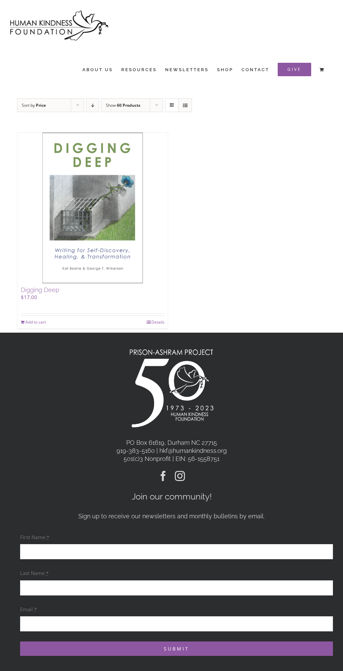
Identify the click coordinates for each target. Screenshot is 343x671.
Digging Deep (40, 289)
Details (157, 322)
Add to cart (35, 322)
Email (28, 609)
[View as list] (185, 105)
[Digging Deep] (92, 208)
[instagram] (180, 476)
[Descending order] (92, 105)
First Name (34, 537)
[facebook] (163, 476)
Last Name (34, 573)
